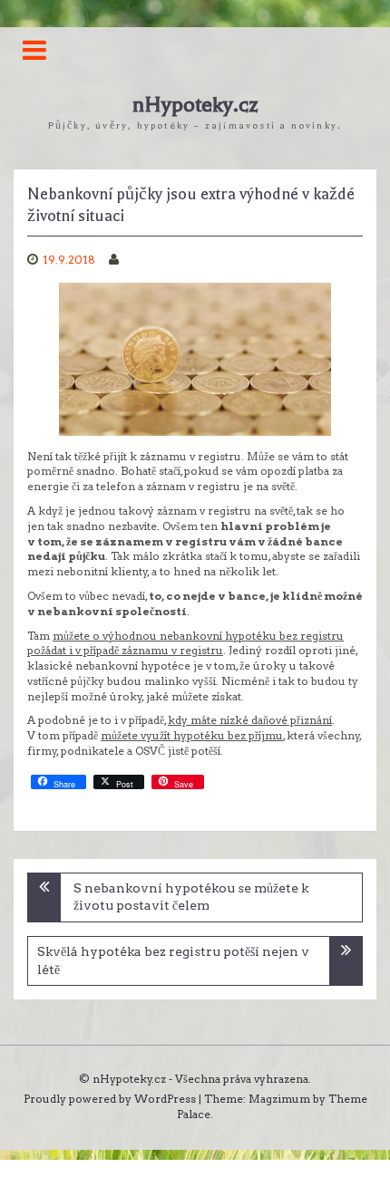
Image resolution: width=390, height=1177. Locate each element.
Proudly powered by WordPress (110, 1098)
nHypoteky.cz (195, 104)
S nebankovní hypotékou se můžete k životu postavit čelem (190, 897)
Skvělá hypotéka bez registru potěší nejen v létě (173, 960)
